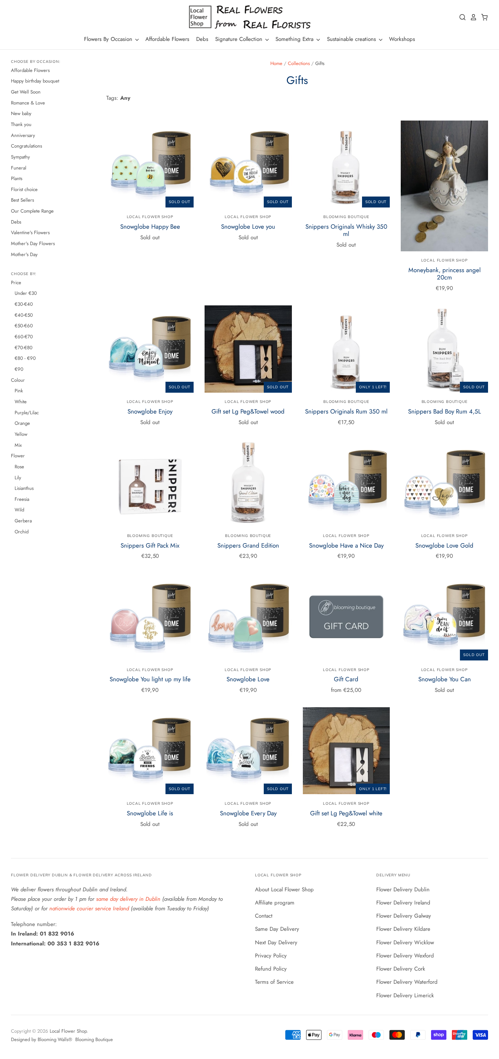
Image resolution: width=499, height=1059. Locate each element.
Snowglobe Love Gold (444, 545)
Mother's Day (24, 254)
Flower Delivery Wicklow (405, 942)
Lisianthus (24, 488)
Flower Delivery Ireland (403, 903)
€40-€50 (24, 315)
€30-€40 (24, 304)
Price (16, 282)
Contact (264, 916)
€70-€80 (24, 347)
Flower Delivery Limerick (405, 995)
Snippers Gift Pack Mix (150, 545)
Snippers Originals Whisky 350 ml (346, 230)
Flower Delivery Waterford (407, 982)
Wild (19, 509)
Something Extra (295, 39)
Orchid (21, 531)
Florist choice (24, 189)
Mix (18, 445)
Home (276, 63)
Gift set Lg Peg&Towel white (346, 813)
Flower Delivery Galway (403, 916)
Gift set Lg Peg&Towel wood (248, 411)
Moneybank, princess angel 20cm (444, 274)
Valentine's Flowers (30, 232)
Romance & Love (28, 102)
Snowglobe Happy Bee (150, 226)
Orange (22, 423)
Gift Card (346, 679)
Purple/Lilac (27, 412)
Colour (18, 380)
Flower (18, 455)
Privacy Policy (271, 956)
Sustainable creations (352, 39)
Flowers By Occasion (109, 39)
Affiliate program (274, 903)
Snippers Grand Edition (248, 545)
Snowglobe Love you (248, 226)
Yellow (21, 434)
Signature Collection (239, 39)
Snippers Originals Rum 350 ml (346, 411)
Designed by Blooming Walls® (42, 1039)
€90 (19, 369)
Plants (16, 178)
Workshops (402, 39)
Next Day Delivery (276, 942)
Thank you (21, 124)
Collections (299, 63)
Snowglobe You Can (444, 679)
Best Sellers (22, 200)
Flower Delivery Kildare (403, 929)
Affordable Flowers (167, 39)
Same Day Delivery (277, 929)
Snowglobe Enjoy (149, 411)
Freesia (22, 499)
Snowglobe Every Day (248, 813)
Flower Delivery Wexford (405, 956)
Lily (18, 477)
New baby (21, 113)
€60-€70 (24, 336)
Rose (19, 466)
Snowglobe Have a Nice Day (346, 545)
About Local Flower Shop (284, 889)
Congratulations (26, 145)
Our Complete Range (32, 210)
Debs (202, 39)
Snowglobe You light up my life (150, 679)
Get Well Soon (26, 91)
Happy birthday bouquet (35, 80)
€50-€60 (24, 325)
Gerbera (23, 520)
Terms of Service (274, 982)
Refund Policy (271, 969)
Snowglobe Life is (150, 813)
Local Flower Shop (150, 216)
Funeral (18, 167)
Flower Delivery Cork (400, 969)
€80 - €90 (25, 358)
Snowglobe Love (248, 679)
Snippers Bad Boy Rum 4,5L (444, 411)
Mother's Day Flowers (33, 243)
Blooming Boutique (346, 216)
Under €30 (26, 293)
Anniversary (23, 135)
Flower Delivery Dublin (403, 889)
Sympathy (20, 156)
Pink (19, 390)
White (21, 401)
